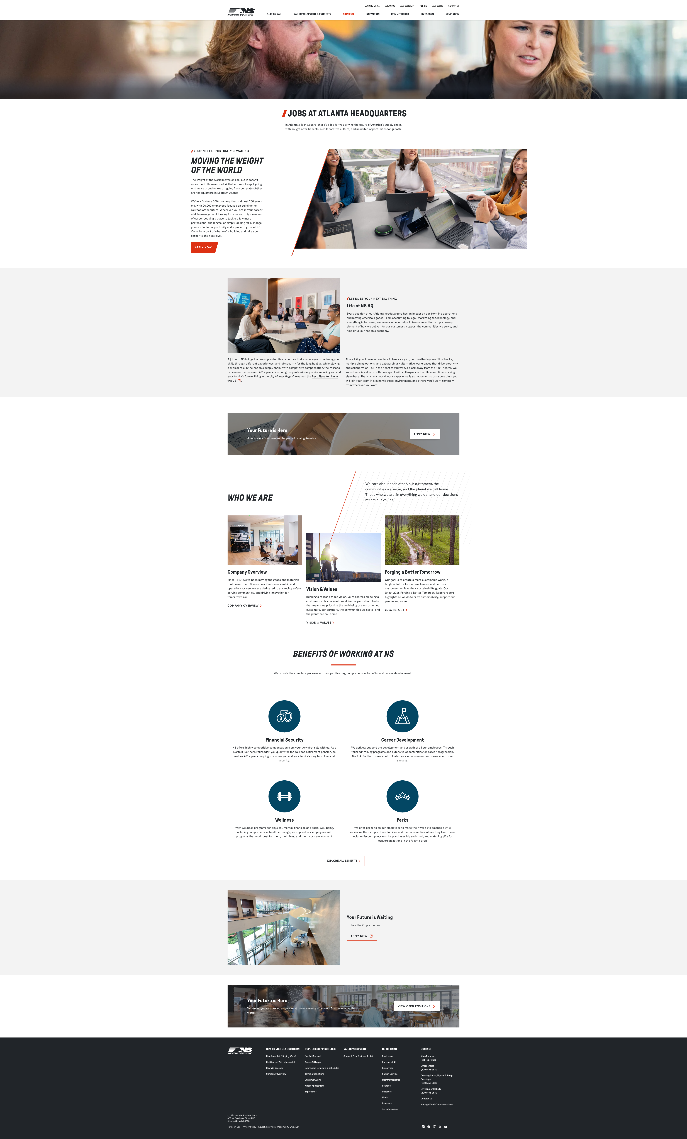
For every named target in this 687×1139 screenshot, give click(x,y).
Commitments (400, 14)
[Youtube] (445, 1126)
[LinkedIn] (423, 1126)
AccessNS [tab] (437, 5)
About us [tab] (390, 5)
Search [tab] (452, 5)
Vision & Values (318, 622)
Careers (348, 14)
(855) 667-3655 (428, 1060)
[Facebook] (428, 1126)
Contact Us (426, 1098)
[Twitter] (440, 1126)
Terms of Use (234, 1126)
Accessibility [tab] (407, 5)
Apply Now (203, 247)
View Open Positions (414, 1006)
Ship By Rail (274, 14)
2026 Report (394, 610)
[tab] (372, 6)
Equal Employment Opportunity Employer (278, 1126)
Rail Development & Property (312, 14)
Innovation (372, 14)
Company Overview (243, 605)
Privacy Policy (249, 1126)
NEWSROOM (452, 14)
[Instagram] (434, 1126)
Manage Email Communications (437, 1104)
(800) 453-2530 (429, 1069)
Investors (427, 14)
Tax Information (390, 1109)
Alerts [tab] (423, 5)
